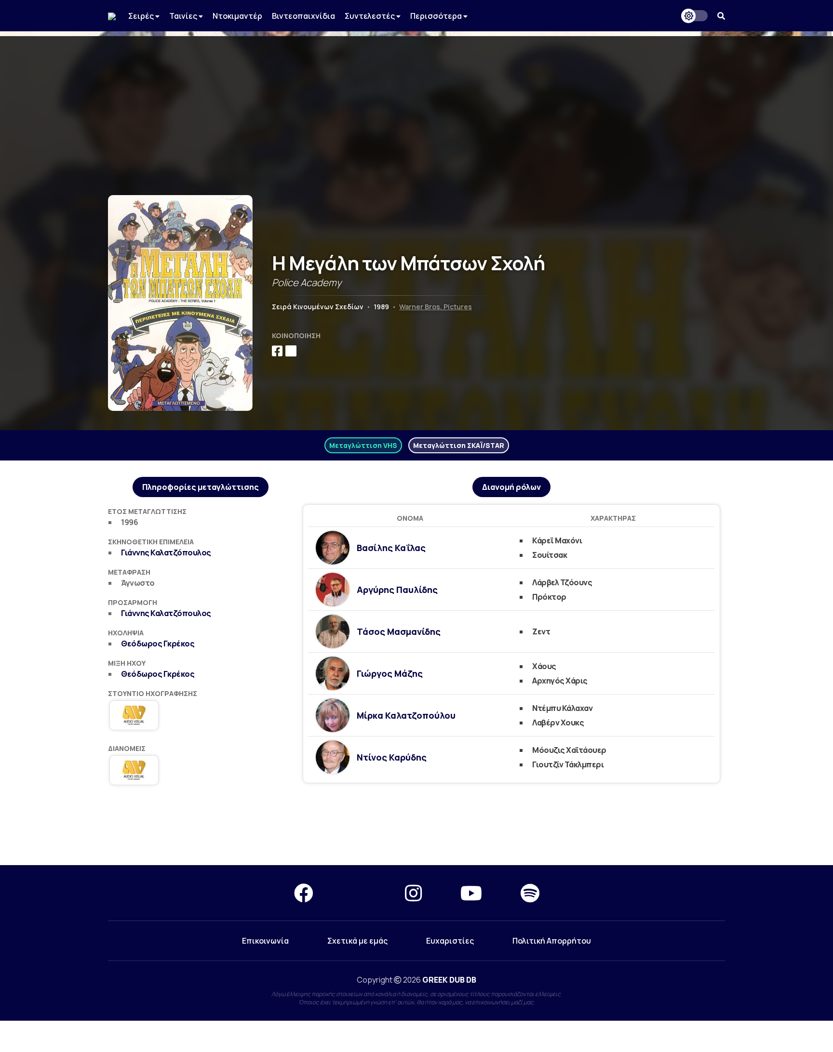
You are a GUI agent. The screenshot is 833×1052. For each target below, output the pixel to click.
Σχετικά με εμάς (357, 940)
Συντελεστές (370, 16)
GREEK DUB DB (449, 979)
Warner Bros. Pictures (435, 306)
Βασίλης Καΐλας (391, 547)
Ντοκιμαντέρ (237, 16)
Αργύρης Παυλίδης (397, 589)
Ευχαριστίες (450, 940)
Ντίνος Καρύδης (392, 757)
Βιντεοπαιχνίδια (303, 16)
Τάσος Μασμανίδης (399, 631)
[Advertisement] (416, 103)
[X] (359, 893)
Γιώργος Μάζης (390, 673)
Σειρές (141, 16)
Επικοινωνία (265, 940)
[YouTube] (471, 893)
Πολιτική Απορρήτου (551, 940)
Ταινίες (184, 16)
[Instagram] (413, 893)
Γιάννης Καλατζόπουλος (166, 552)
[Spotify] (530, 893)
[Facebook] (303, 893)
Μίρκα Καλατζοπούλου (406, 715)
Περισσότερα (436, 16)
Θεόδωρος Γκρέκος (157, 643)
